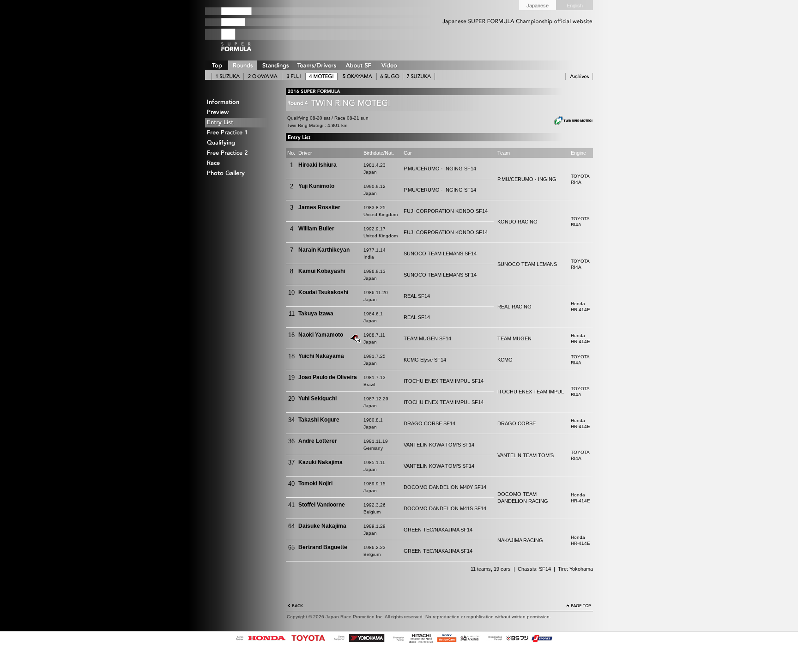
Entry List (239, 122)
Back (295, 607)
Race (239, 163)
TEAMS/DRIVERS (317, 65)
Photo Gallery (239, 173)
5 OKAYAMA (357, 76)
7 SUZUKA (419, 76)
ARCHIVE (579, 76)
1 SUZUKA (228, 76)
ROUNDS (242, 65)
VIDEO (389, 65)
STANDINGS (275, 65)
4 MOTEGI (321, 76)
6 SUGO (389, 76)
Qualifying (239, 143)
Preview (239, 112)
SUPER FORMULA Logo (251, 29)
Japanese (537, 5)
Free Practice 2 (239, 153)
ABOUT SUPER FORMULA (358, 65)
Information (239, 102)
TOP (216, 65)
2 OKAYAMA (262, 76)
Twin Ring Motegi (567, 121)
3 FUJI (294, 76)
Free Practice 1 (239, 133)
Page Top (578, 607)
